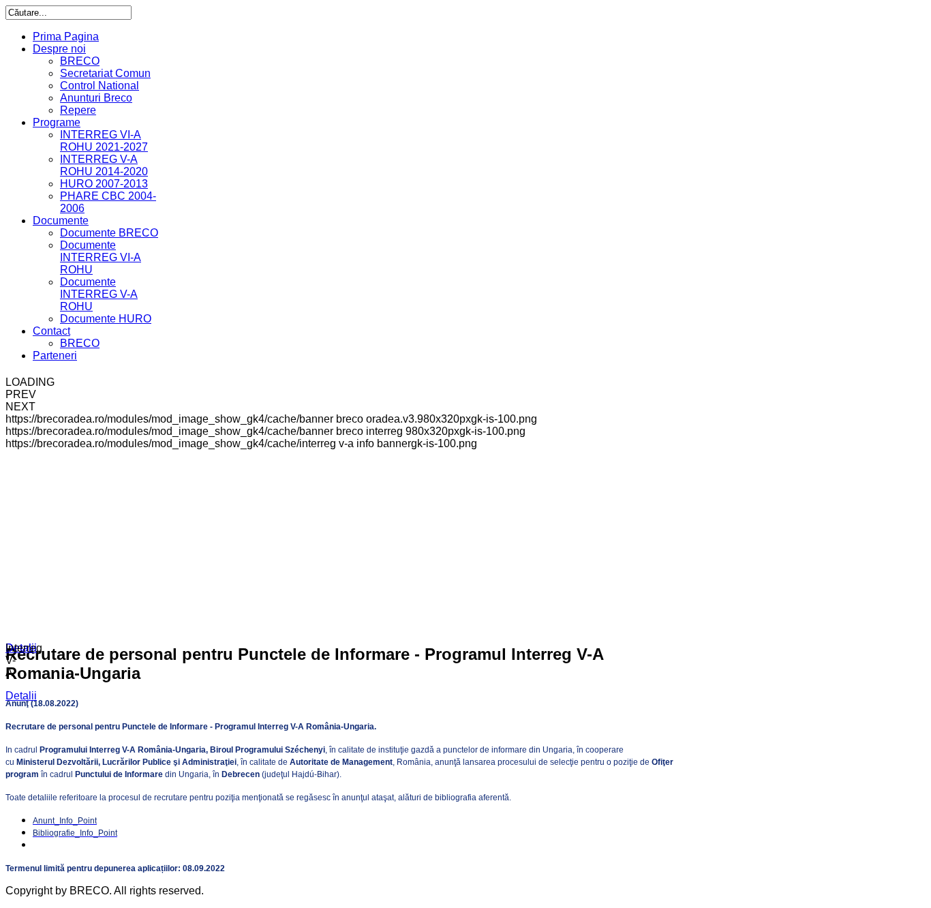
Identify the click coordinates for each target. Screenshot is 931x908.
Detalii (21, 648)
